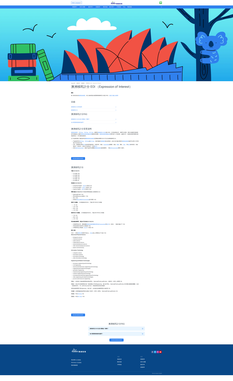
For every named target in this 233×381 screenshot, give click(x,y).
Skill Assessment (101, 224)
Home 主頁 (73, 83)
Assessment (80, 148)
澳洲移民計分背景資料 (76, 106)
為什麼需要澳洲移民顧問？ (77, 122)
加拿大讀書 (82, 7)
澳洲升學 (90, 7)
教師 (118, 144)
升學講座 (119, 7)
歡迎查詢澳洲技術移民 (78, 158)
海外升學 (111, 7)
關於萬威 (105, 7)
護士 (124, 144)
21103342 (78, 359)
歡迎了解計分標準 (113, 95)
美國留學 (98, 7)
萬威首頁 (119, 359)
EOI (105, 132)
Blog (124, 7)
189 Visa (81, 132)
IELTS (84, 144)
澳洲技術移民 (82, 95)
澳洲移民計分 (74, 110)
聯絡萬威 (129, 7)
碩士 (91, 233)
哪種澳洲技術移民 (89, 138)
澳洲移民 (82, 83)
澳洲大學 (80, 233)
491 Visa (91, 132)
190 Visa (86, 132)
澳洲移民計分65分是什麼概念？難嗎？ (80, 119)
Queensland (106, 144)
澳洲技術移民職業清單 (86, 134)
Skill (76, 148)
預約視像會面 (74, 365)
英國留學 (74, 7)
